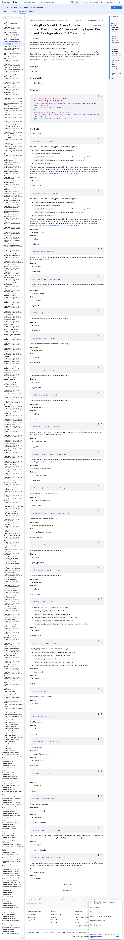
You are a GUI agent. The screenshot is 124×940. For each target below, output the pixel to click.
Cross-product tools (47, 2)
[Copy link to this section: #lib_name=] (42, 331)
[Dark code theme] (98, 95)
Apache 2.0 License (34, 900)
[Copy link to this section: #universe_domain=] (48, 850)
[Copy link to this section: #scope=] (39, 734)
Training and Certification (82, 926)
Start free (116, 8)
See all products (31, 914)
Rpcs (53, 56)
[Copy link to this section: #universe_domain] (47, 823)
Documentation (40, 20)
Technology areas (29, 2)
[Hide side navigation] (22, 937)
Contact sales (30, 923)
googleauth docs (86, 157)
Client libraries (37, 8)
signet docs (81, 160)
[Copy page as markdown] (81, 33)
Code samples (79, 920)
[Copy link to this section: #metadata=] (42, 506)
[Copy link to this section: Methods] (41, 129)
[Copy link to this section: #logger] (39, 419)
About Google (30, 932)
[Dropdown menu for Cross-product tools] (56, 2)
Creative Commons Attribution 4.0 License (76, 898)
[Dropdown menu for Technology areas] (37, 2)
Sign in (120, 2)
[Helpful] (99, 20)
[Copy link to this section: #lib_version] (42, 362)
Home (31, 20)
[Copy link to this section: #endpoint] (41, 244)
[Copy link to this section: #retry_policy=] (44, 636)
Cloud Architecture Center (82, 923)
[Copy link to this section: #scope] (38, 709)
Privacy (38, 932)
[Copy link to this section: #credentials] (42, 134)
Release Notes (55, 920)
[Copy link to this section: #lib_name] (41, 306)
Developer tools (50, 20)
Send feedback (96, 25)
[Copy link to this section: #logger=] (40, 447)
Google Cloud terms (55, 932)
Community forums (56, 914)
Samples (31, 11)
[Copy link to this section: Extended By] (44, 78)
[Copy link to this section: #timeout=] (41, 791)
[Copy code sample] (101, 95)
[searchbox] (12, 17)
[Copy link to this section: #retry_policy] (43, 594)
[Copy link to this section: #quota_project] (45, 537)
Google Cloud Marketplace (34, 920)
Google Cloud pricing (32, 917)
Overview (5, 11)
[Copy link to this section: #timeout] (40, 766)
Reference (22, 11)
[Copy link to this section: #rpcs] (37, 684)
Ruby (26, 8)
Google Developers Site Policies (57, 900)
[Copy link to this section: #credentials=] (43, 186)
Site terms (45, 932)
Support (53, 917)
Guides (14, 11)
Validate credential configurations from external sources (61, 173)
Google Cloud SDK (13, 8)
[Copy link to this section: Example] (40, 90)
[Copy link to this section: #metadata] (41, 481)
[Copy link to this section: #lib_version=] (43, 388)
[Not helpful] (102, 20)
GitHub (77, 914)
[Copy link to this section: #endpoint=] (42, 272)
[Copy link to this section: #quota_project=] (46, 563)
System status (55, 923)
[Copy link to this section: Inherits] (39, 67)
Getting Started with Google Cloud (85, 917)
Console (95, 2)
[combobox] (79, 2)
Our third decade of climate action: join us (74, 932)
